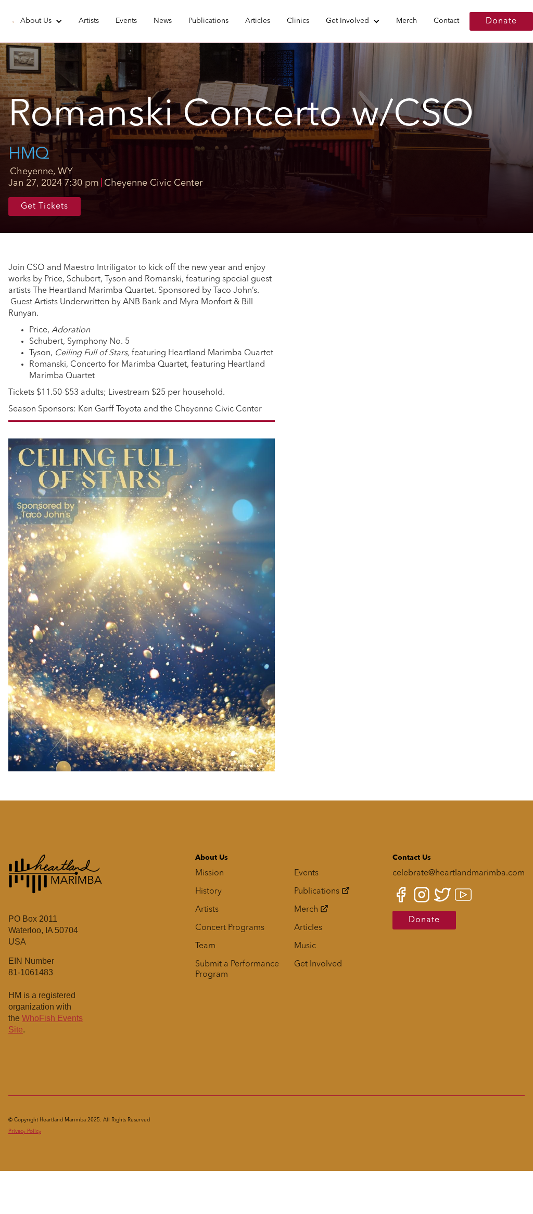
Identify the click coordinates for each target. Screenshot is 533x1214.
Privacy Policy (24, 1131)
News (163, 20)
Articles (257, 20)
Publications (208, 20)
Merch (406, 20)
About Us (36, 20)
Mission (209, 873)
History (208, 891)
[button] (41, 21)
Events (126, 20)
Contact (446, 20)
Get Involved (347, 20)
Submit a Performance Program (237, 969)
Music (305, 946)
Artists (89, 20)
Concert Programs (229, 928)
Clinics (298, 20)
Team (205, 946)
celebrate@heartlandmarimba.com (458, 873)
